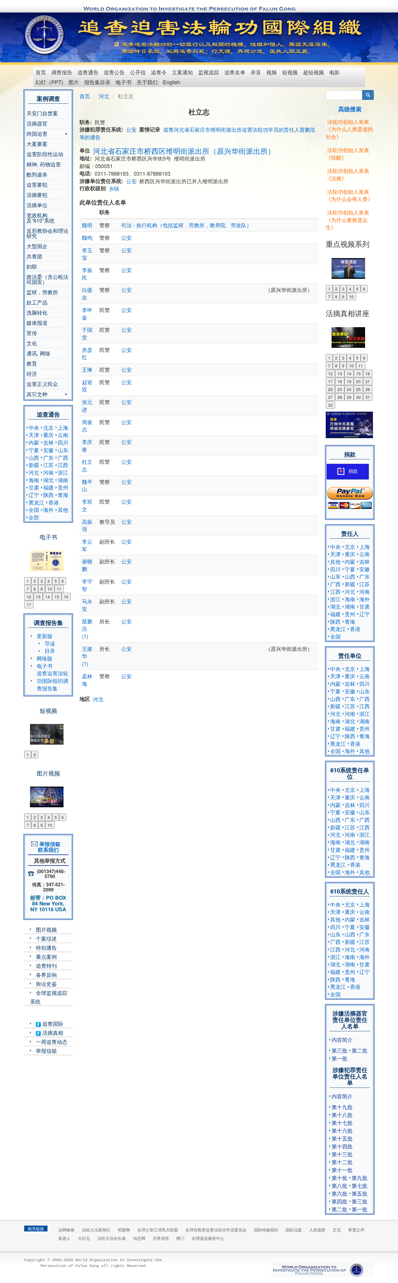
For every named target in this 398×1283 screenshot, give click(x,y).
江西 (63, 464)
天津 (34, 434)
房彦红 (87, 353)
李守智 (87, 585)
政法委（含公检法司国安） (47, 279)
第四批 (339, 1201)
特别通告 (46, 947)
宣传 (32, 332)
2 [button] (35, 581)
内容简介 (342, 1039)
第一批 (339, 1058)
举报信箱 (46, 1050)
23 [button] (339, 389)
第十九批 (342, 1107)
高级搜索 (350, 109)
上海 (63, 427)
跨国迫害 (37, 134)
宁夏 (34, 450)
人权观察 (317, 1230)
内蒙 (34, 442)
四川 (63, 442)
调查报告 (61, 72)
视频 (271, 72)
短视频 (290, 72)
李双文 (87, 505)
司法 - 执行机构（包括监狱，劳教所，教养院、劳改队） (186, 225)
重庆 (48, 434)
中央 (34, 427)
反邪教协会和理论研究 (47, 233)
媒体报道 (37, 322)
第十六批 (342, 1130)
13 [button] (38, 597)
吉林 (48, 442)
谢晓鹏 (87, 564)
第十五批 (342, 1138)
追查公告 (114, 72)
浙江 (63, 472)
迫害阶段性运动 (45, 154)
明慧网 (124, 1230)
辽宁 (34, 494)
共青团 (34, 256)
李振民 (87, 273)
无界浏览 (161, 1238)
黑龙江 (36, 502)
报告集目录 (97, 82)
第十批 (339, 1177)
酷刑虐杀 (37, 174)
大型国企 (37, 246)
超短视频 (313, 72)
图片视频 (46, 929)
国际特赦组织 (266, 1230)
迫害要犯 (37, 184)
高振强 (87, 525)
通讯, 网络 (38, 353)
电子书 (123, 82)
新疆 (34, 464)
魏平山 (87, 485)
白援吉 (87, 293)
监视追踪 (208, 72)
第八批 (339, 1185)
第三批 (339, 1050)
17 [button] (29, 604)
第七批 (359, 1185)
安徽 (48, 450)
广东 (48, 457)
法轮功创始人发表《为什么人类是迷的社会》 (349, 129)
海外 (48, 509)
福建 (48, 487)
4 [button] (48, 581)
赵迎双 (87, 385)
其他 (63, 509)
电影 (334, 72)
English (171, 82)
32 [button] (330, 405)
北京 (48, 427)
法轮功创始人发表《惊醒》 (347, 153)
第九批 (359, 1177)
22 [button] (330, 389)
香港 (53, 502)
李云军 (87, 545)
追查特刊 (46, 965)
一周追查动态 (51, 1041)
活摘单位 (37, 205)
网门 (180, 1238)
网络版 (44, 658)
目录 (50, 650)
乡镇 (114, 188)
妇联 (32, 266)
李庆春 (87, 445)
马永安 (87, 604)
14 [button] (47, 597)
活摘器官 (37, 123)
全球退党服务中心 (208, 1238)
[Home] (45, 35)
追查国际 (52, 1023)
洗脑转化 (37, 312)
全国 (34, 509)
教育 (32, 363)
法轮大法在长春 (111, 1238)
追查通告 (88, 72)
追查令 (159, 72)
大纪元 (84, 1238)
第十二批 (342, 1162)
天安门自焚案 (42, 113)
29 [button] (349, 397)
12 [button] (29, 597)
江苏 (48, 464)
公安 (131, 129)
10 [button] (49, 589)
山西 (34, 457)
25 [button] (358, 389)
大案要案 (37, 143)
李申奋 (87, 313)
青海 (63, 494)
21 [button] (367, 381)
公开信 (138, 72)
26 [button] (367, 389)
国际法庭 (294, 1230)
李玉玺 (87, 253)
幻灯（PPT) (49, 82)
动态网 (139, 1238)
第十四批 (342, 1146)
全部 (34, 517)
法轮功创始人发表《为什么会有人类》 (349, 195)
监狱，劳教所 (42, 292)
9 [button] (41, 589)
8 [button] (35, 589)
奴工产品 (37, 302)
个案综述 (46, 938)
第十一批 (342, 1169)
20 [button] (358, 381)
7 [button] (28, 589)
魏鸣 (87, 237)
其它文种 (37, 394)
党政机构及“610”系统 (40, 217)
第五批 (359, 1193)
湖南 (63, 480)
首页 (41, 72)
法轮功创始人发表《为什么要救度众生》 (347, 219)
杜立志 (87, 465)
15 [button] (56, 597)
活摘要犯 (37, 194)
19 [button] (349, 381)
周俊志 (87, 425)
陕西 (48, 494)
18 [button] (339, 381)
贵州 (63, 487)
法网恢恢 (66, 1230)
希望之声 (356, 1230)
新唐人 (64, 1238)
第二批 (359, 1050)
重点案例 (46, 956)
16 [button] (66, 597)
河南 (48, 472)
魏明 (87, 225)
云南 (63, 434)
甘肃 (34, 487)
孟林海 (87, 679)
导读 (50, 643)
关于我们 (147, 82)
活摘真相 (52, 1032)
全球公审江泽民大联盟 (157, 1230)
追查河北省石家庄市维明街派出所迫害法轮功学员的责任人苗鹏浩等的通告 (197, 133)
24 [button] (349, 389)
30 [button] (358, 397)
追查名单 (234, 72)
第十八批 (342, 1114)
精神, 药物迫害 (44, 164)
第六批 (339, 1193)
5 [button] (55, 581)
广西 (63, 457)
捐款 (353, 471)
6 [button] (62, 581)
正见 (337, 1230)
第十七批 (342, 1122)
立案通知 (182, 72)
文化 (32, 343)
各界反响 (46, 974)
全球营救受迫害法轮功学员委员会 (215, 1230)
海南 (34, 480)
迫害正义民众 (42, 383)
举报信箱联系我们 (48, 847)
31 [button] (367, 397)
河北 (34, 472)
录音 (256, 72)
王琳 (87, 369)
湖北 (48, 480)
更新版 (44, 635)
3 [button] (41, 581)
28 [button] (339, 397)
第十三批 (342, 1154)
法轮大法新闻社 (96, 1230)
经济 (32, 373)
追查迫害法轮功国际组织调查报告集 (52, 680)
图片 (73, 82)
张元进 (87, 405)
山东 (63, 450)
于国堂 (87, 333)
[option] (48, 557)
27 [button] (330, 397)
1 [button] (28, 581)
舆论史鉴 (46, 983)
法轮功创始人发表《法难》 (347, 174)
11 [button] (59, 589)
